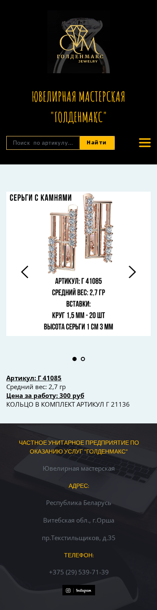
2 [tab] (83, 359)
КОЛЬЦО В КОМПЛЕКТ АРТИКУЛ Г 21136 (68, 404)
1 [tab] (74, 359)
